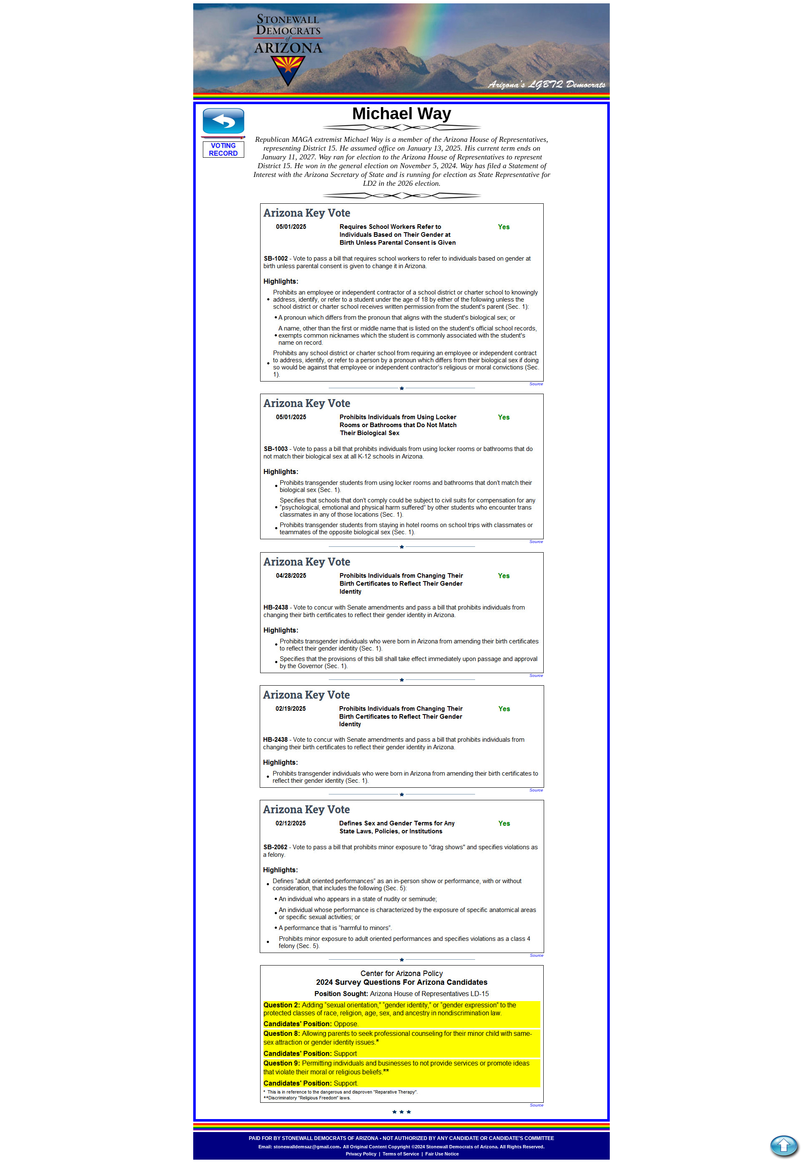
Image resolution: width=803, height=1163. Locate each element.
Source (536, 384)
